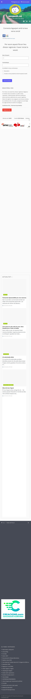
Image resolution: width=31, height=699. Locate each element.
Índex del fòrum (11, 522)
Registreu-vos (7, 110)
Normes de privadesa (16, 105)
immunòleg (5, 651)
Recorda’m (6, 71)
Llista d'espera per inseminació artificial (12, 681)
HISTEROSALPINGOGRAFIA (8, 679)
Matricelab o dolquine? (8, 649)
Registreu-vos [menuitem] (16, 2)
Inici (4, 522)
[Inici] (15, 12)
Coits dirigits (5, 677)
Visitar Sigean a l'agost (8, 668)
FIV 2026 (4, 654)
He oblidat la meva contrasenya (10, 68)
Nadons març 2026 (7, 660)
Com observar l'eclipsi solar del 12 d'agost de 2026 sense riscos (16, 662)
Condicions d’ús (6, 105)
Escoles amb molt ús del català (10, 685)
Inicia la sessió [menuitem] (25, 2)
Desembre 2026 (6, 664)
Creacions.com (5, 697)
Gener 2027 (5, 656)
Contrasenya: (5, 62)
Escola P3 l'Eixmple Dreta (8, 689)
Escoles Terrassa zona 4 (8, 675)
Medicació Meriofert (7, 687)
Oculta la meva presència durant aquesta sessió (15, 73)
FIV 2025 (4, 683)
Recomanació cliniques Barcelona (10, 658)
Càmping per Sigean (7, 670)
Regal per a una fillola (7, 666)
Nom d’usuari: (5, 55)
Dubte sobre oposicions (8, 672)
